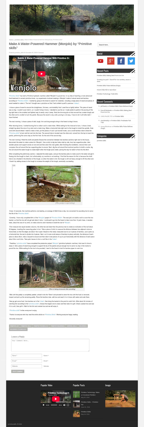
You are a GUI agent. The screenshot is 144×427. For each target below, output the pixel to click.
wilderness (83, 326)
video (54, 239)
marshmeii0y (105, 120)
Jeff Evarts (104, 106)
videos (76, 103)
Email (45, 361)
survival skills (72, 326)
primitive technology (41, 326)
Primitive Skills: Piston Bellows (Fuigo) (108, 86)
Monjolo (41, 217)
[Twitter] (131, 64)
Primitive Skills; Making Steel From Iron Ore (110, 75)
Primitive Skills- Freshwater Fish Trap (116, 121)
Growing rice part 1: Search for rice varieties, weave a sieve (114, 80)
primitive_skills (19, 52)
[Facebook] (121, 64)
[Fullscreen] (68, 405)
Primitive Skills (119, 116)
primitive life (14, 326)
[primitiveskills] (72, 20)
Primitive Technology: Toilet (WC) (107, 94)
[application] (56, 398)
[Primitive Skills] (76, 413)
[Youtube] (100, 64)
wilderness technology (18, 329)
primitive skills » (19, 39)
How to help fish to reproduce (106, 90)
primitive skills (26, 326)
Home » (11, 39)
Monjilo (67, 222)
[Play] (44, 405)
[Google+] (110, 64)
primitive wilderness (58, 326)
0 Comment (40, 52)
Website (46, 366)
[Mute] (64, 405)
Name (45, 356)
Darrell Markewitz (106, 110)
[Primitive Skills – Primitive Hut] (76, 404)
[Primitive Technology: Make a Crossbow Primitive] (76, 394)
